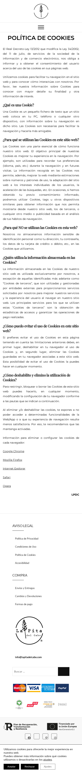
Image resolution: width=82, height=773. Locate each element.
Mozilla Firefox (12, 460)
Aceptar (11, 766)
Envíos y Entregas (25, 588)
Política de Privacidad (26, 538)
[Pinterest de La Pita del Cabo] (45, 736)
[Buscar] (63, 671)
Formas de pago (23, 604)
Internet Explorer (14, 468)
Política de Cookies (25, 554)
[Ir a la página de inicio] (29, 630)
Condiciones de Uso (25, 546)
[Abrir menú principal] (41, 27)
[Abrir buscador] (64, 27)
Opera (7, 486)
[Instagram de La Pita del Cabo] (54, 736)
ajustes (47, 759)
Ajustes (47, 766)
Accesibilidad (22, 562)
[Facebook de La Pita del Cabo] (28, 736)
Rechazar (30, 766)
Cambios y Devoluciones (28, 596)
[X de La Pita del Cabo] (36, 736)
